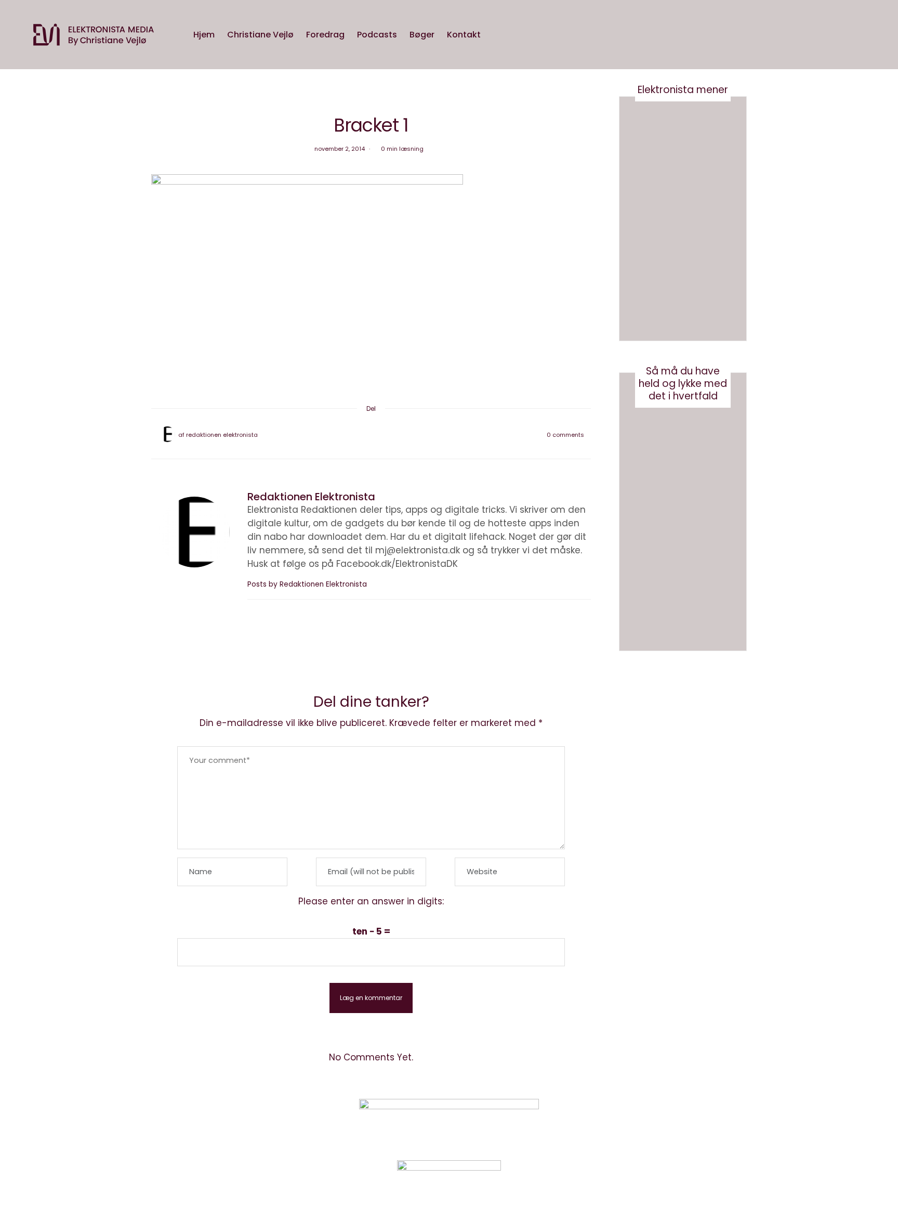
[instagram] (11, 503)
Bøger (422, 35)
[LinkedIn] (398, 435)
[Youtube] (669, 1121)
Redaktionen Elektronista (222, 435)
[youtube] (11, 525)
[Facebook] (344, 435)
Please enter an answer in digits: (371, 901)
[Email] (371, 435)
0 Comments (565, 435)
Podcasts (377, 35)
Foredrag (325, 35)
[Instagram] (643, 1121)
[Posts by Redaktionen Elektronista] (167, 434)
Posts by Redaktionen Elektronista (308, 584)
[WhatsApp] (384, 435)
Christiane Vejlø (260, 35)
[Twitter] (357, 435)
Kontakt (464, 35)
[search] (497, 34)
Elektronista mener (683, 90)
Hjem (204, 35)
